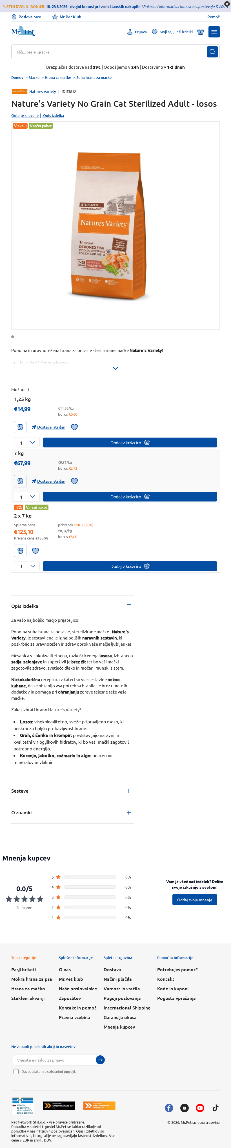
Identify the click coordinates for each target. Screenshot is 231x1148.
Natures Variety (42, 91)
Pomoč (213, 16)
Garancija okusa (120, 1017)
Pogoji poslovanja (122, 998)
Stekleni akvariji (28, 998)
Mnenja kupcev (119, 1027)
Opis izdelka (53, 115)
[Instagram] (184, 1108)
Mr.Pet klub (71, 979)
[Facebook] (169, 1108)
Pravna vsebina (74, 1017)
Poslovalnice (30, 16)
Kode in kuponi (172, 988)
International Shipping (127, 1007)
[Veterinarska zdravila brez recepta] (22, 1105)
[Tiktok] (215, 1108)
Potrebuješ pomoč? (177, 969)
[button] (214, 31)
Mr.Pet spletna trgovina (200, 1122)
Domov (17, 77)
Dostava (112, 969)
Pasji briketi (23, 969)
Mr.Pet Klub (70, 16)
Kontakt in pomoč (78, 1007)
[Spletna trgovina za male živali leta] (59, 1105)
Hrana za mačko (28, 988)
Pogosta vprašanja (176, 998)
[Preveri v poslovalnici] (20, 427)
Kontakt (165, 979)
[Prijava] (100, 1059)
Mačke (34, 77)
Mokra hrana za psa (31, 979)
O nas (65, 969)
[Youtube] (200, 1108)
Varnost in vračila (122, 988)
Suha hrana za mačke (94, 77)
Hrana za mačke (58, 77)
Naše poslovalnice (78, 988)
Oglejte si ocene (25, 115)
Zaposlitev (70, 998)
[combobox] (112, 51)
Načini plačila (118, 979)
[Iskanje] (212, 51)
